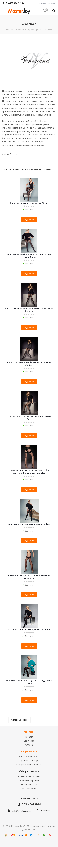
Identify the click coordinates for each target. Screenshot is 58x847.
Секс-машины (29, 788)
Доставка (29, 740)
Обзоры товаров (29, 771)
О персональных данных (29, 764)
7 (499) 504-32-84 (31, 804)
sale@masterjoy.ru (21, 810)
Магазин (29, 731)
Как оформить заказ (29, 756)
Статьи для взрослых (29, 776)
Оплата (29, 744)
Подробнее (29, 219)
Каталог (29, 736)
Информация (29, 751)
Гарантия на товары (29, 760)
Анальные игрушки (29, 780)
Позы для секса (29, 784)
